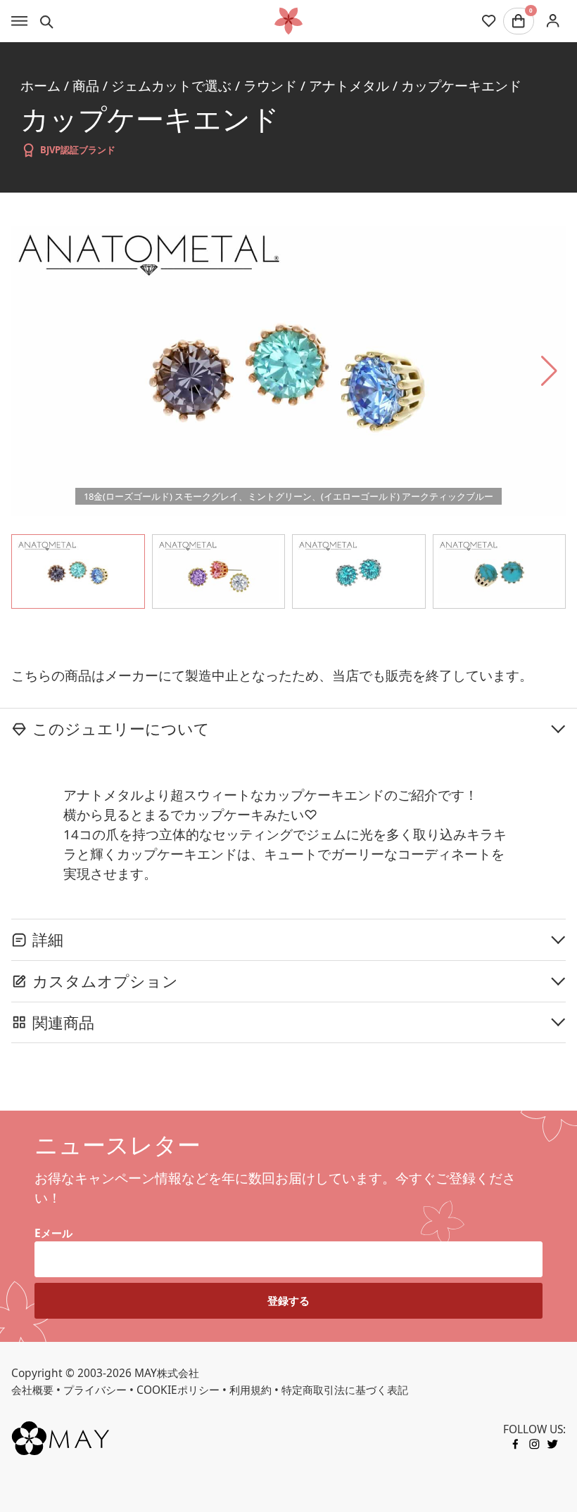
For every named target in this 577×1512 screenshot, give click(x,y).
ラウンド (270, 85)
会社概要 (32, 1389)
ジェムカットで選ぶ (171, 85)
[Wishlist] (489, 21)
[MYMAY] (288, 21)
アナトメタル (349, 85)
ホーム (40, 85)
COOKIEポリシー (178, 1389)
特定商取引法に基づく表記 (344, 1389)
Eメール (53, 1233)
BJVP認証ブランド (77, 149)
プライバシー (95, 1389)
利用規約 (250, 1389)
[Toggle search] (47, 21)
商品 (85, 85)
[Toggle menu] (19, 21)
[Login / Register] (553, 21)
